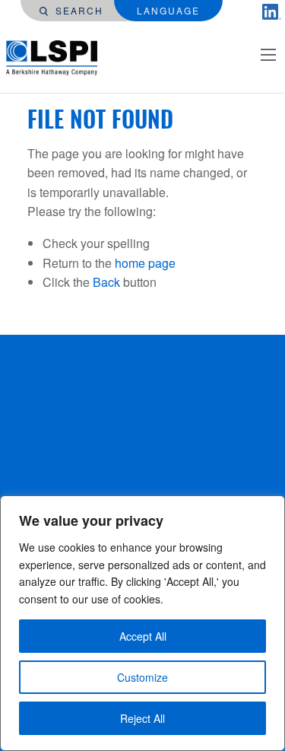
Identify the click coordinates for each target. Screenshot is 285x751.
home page (145, 263)
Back (106, 282)
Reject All (142, 718)
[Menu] (268, 55)
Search (77, 10)
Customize (142, 677)
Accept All (142, 636)
